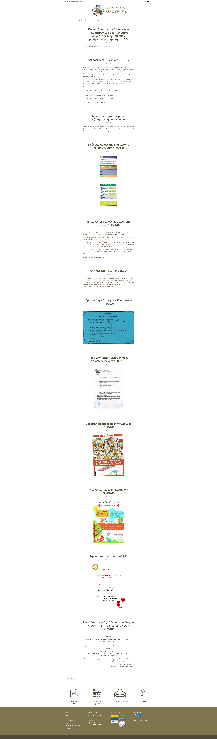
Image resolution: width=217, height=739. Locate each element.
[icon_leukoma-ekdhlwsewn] (97, 693)
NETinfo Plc (93, 736)
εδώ (90, 46)
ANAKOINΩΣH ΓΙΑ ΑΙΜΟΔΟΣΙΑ (108, 270)
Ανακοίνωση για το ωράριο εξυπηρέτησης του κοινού (108, 117)
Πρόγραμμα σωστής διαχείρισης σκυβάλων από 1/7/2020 (108, 146)
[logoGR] (108, 10)
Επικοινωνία (68, 728)
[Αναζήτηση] (139, 20)
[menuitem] (136, 2)
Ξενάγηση (67, 723)
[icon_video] (143, 693)
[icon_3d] (120, 693)
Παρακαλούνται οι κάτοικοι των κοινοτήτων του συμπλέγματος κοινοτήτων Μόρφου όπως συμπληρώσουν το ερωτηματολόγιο (108, 34)
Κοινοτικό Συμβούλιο (70, 720)
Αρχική (66, 715)
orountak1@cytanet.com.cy (78, 1)
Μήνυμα (67, 718)
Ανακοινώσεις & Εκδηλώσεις (72, 725)
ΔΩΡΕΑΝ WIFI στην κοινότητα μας (108, 60)
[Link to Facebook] (151, 1)
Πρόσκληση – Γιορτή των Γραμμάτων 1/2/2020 (108, 302)
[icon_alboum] (74, 693)
